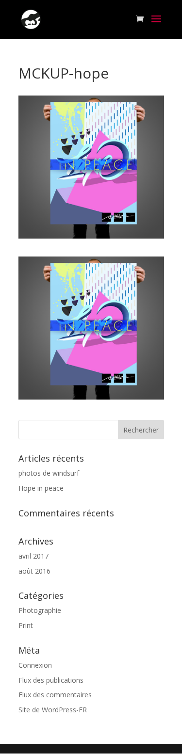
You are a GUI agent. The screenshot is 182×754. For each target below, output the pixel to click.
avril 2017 (33, 556)
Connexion (35, 665)
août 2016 (34, 571)
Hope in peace (41, 488)
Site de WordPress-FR (52, 709)
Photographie (39, 610)
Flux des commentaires (55, 694)
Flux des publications (50, 680)
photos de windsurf (48, 473)
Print (25, 625)
